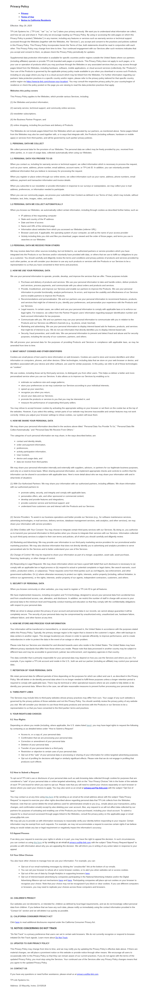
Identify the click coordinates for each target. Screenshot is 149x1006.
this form (49, 797)
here (89, 725)
